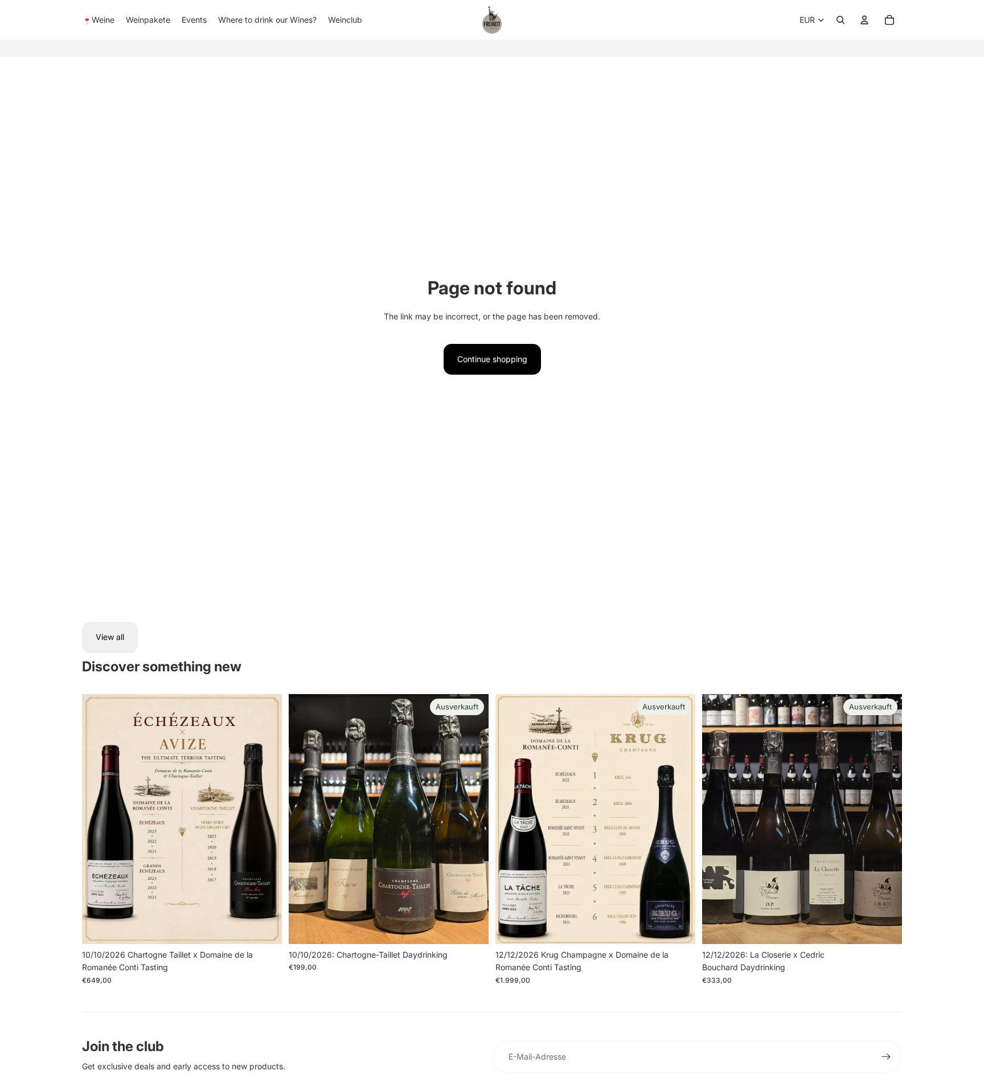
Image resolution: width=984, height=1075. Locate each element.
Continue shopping (492, 359)
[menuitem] (98, 19)
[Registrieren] (886, 1057)
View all (110, 637)
